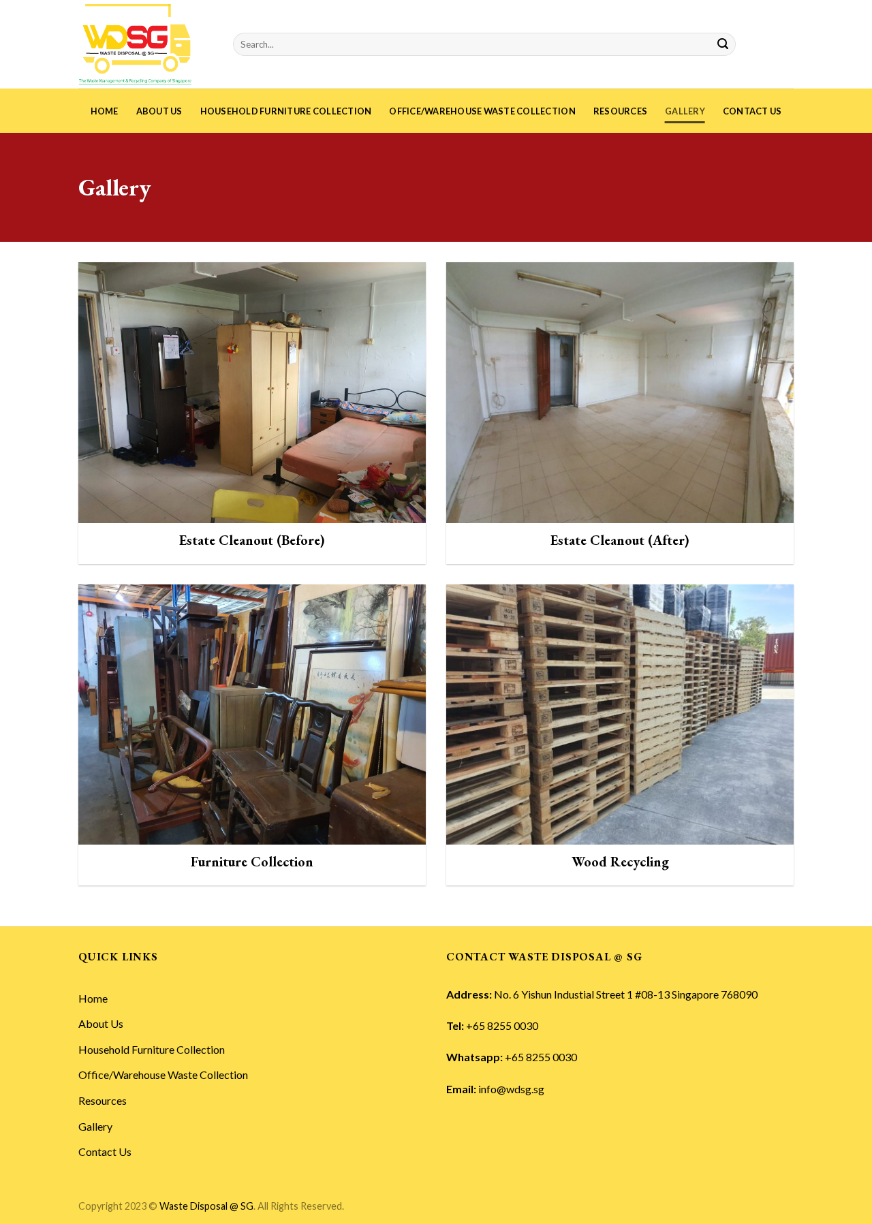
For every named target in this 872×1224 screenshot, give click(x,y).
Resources (620, 111)
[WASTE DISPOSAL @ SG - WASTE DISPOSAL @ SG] (145, 44)
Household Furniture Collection (286, 111)
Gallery (685, 111)
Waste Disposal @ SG (206, 1206)
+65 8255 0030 (502, 1025)
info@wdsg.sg (511, 1088)
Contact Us (752, 111)
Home (105, 111)
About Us (159, 111)
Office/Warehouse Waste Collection (482, 111)
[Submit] (722, 44)
